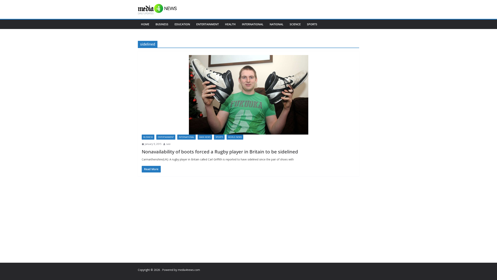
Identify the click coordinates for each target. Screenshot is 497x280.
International (252, 24)
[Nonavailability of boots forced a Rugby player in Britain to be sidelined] (248, 95)
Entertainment (207, 24)
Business (162, 24)
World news (235, 137)
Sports (312, 24)
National (276, 24)
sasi (168, 144)
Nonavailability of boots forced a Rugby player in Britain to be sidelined (220, 151)
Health (230, 24)
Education (182, 24)
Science (295, 24)
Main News (204, 137)
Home (145, 24)
